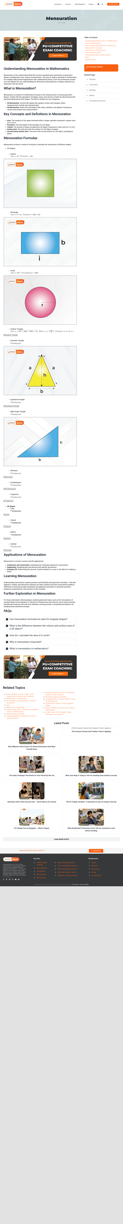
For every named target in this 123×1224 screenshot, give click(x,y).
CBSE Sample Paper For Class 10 (67, 869)
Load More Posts (61, 839)
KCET (99, 875)
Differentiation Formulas (15, 714)
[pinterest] (12, 879)
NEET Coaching (41, 874)
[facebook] (3, 879)
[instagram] (9, 879)
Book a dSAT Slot (42, 868)
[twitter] (6, 879)
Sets (7, 705)
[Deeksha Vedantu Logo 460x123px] (13, 2)
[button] (102, 4)
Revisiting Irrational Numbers (56, 697)
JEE (92, 875)
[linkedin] (18, 879)
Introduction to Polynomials (16, 699)
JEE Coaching (41, 871)
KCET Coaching (41, 878)
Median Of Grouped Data (15, 707)
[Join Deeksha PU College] (101, 68)
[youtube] (15, 879)
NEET (95, 875)
